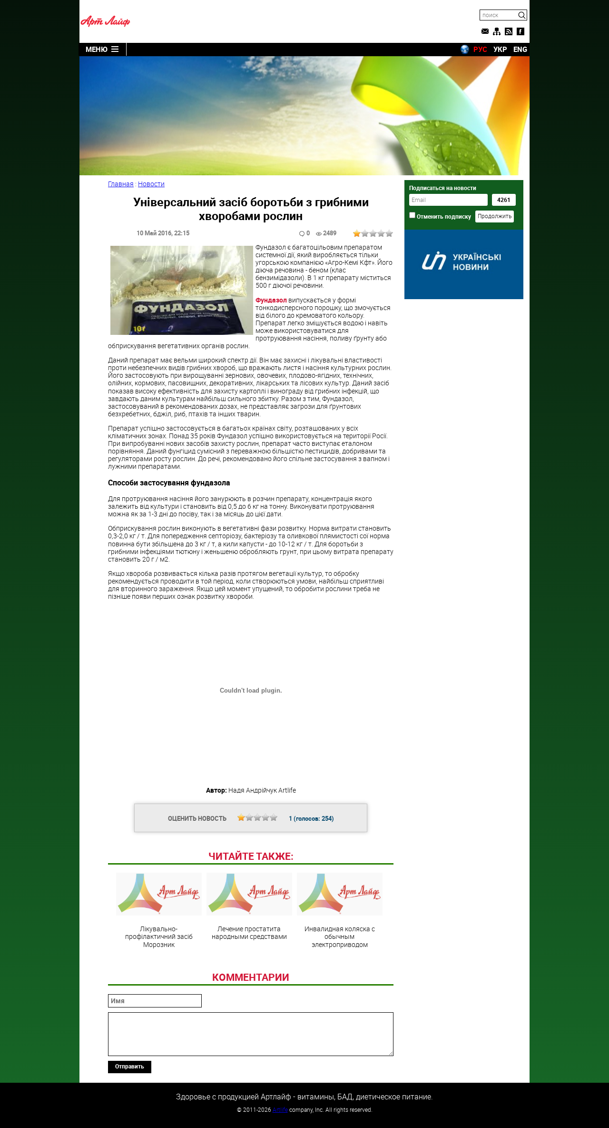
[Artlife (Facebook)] (520, 31)
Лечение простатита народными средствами (249, 932)
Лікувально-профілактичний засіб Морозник (159, 936)
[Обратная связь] (485, 31)
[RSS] (508, 31)
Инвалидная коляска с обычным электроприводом (339, 936)
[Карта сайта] (497, 31)
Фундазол (271, 299)
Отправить (129, 1066)
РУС (480, 49)
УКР (500, 49)
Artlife (280, 1109)
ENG (520, 49)
